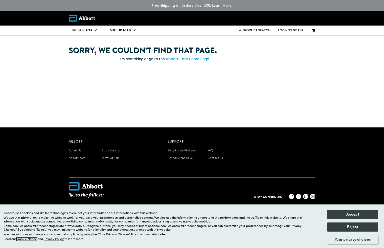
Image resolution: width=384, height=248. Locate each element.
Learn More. (222, 5)
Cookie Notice (27, 239)
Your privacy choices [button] (353, 239)
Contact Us (215, 158)
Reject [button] (352, 227)
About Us (75, 150)
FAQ (211, 150)
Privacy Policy (54, 239)
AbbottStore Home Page (187, 59)
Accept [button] (352, 214)
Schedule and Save (180, 158)
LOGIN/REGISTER (290, 30)
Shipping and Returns (182, 150)
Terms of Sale (111, 158)
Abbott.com (77, 158)
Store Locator (111, 150)
